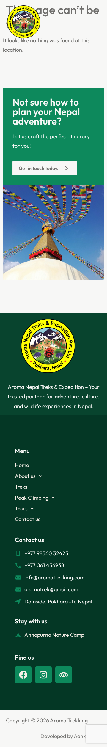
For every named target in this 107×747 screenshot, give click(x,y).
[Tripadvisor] (63, 674)
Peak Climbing (31, 497)
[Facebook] (23, 674)
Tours (21, 508)
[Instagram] (43, 674)
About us (25, 476)
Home (22, 465)
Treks (21, 486)
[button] (89, 23)
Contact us (27, 519)
